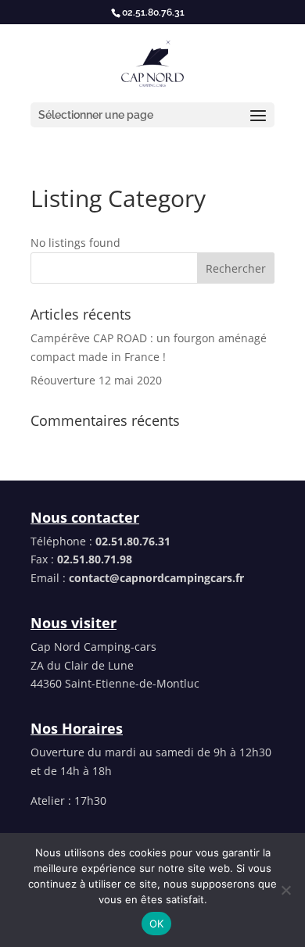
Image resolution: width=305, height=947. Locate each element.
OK (156, 923)
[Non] (285, 890)
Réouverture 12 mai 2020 (96, 380)
